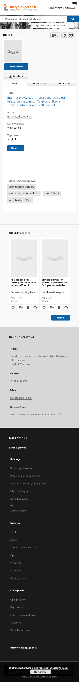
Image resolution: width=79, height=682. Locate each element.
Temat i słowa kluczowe (23, 547)
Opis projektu (18, 599)
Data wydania (18, 578)
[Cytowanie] (71, 35)
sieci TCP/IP (52, 193)
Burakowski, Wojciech (20, 116)
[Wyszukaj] (73, 19)
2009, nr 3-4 (14, 128)
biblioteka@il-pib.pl (21, 397)
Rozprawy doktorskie (22, 468)
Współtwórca (17, 570)
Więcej (61, 317)
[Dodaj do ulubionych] (64, 35)
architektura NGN (20, 200)
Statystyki (15, 622)
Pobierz (18, 76)
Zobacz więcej (18, 510)
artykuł (11, 139)
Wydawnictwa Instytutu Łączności (29, 483)
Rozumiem (40, 672)
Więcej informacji (59, 667)
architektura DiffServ (21, 187)
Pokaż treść (16, 66)
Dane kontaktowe (20, 630)
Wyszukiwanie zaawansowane (50, 25)
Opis (12, 555)
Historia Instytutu (20, 491)
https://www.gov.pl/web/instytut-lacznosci (34, 414)
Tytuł (13, 532)
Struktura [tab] (64, 83)
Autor (13, 540)
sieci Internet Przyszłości (23, 193)
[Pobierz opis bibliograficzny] (20, 307)
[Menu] (74, 3)
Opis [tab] (14, 83)
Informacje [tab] (39, 83)
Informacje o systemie (23, 615)
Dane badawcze (19, 499)
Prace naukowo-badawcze (25, 476)
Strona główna (18, 447)
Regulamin (16, 607)
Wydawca (15, 563)
